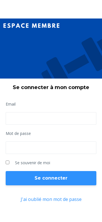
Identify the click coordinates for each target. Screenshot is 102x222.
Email (11, 104)
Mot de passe (18, 133)
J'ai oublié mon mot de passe (51, 199)
